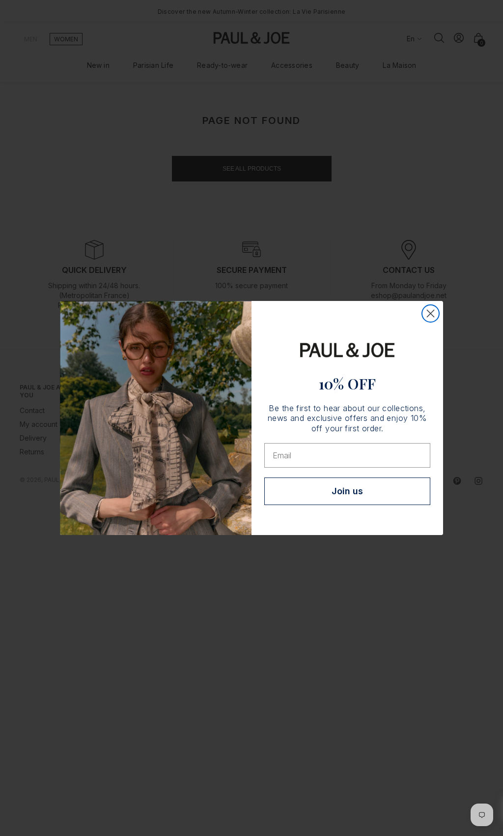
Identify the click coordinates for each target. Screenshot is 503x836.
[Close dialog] (430, 313)
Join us (347, 491)
